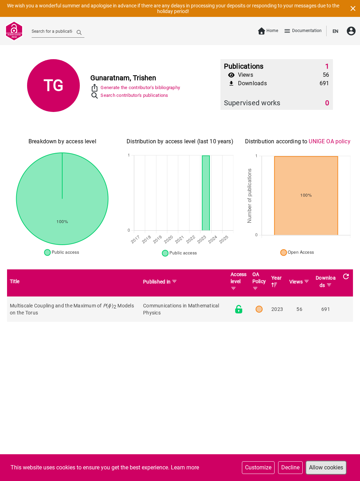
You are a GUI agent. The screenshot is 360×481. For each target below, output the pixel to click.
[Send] (79, 32)
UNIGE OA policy (329, 141)
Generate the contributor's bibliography (140, 87)
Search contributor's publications (134, 95)
